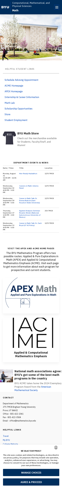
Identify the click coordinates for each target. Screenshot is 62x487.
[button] (56, 447)
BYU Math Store (28, 133)
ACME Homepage (14, 85)
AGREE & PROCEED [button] (31, 482)
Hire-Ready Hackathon (28, 173)
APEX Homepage (14, 91)
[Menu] (56, 7)
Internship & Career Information (22, 97)
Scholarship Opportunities (18, 108)
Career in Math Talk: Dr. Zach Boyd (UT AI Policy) (30, 224)
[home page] (5, 7)
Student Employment (16, 120)
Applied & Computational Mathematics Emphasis (31, 354)
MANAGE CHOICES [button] (31, 472)
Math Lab (10, 102)
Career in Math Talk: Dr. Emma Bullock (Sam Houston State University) (29, 200)
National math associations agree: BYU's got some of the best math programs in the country (38, 374)
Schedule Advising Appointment (21, 79)
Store (7, 114)
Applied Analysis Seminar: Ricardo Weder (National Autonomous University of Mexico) (30, 214)
